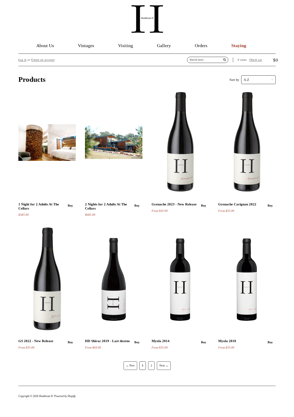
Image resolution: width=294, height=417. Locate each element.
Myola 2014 (161, 341)
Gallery (164, 45)
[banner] (147, 19)
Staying (238, 45)
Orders (201, 45)
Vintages (86, 45)
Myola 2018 (227, 341)
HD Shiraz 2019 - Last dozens (107, 341)
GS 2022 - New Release (35, 341)
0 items (242, 59)
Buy (70, 205)
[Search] (224, 59)
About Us (45, 45)
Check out (255, 59)
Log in (22, 59)
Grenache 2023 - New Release (174, 204)
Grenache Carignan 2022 (237, 204)
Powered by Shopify (64, 396)
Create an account (43, 59)
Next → (163, 365)
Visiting (125, 45)
